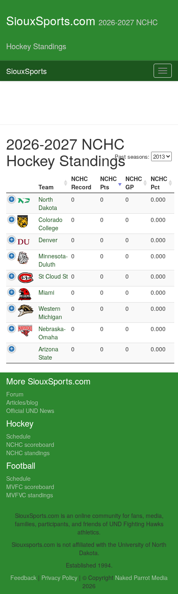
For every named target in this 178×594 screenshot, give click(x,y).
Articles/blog (22, 402)
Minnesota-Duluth (53, 260)
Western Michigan (50, 312)
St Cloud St (53, 276)
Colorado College (50, 223)
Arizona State (48, 353)
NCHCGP (133, 182)
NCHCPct (159, 182)
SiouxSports (26, 70)
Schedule (18, 436)
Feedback (23, 577)
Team (45, 187)
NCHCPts (108, 182)
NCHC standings (28, 452)
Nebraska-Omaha (52, 332)
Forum (15, 394)
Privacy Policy (59, 577)
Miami (46, 292)
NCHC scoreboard (30, 444)
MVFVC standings (29, 495)
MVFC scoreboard (30, 486)
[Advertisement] (89, 102)
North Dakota (47, 203)
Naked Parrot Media (141, 577)
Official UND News (30, 410)
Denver (48, 240)
